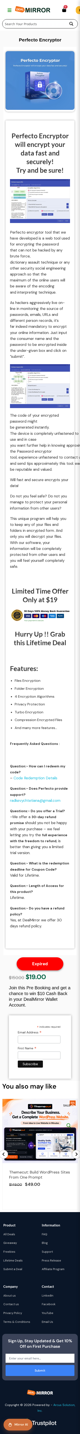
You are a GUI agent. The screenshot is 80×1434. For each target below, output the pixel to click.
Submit (40, 1370)
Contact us (11, 1304)
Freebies (9, 1252)
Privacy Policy (12, 1313)
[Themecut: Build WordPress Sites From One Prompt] (69, 1125)
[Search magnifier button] (71, 23)
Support (47, 1252)
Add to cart (69, 1136)
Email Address (30, 1032)
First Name (27, 1048)
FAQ (44, 1234)
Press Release (51, 1260)
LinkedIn (47, 1295)
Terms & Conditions (16, 1322)
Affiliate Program (53, 1269)
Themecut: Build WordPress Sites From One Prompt (39, 1175)
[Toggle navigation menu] (9, 10)
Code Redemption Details (35, 778)
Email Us (47, 1322)
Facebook (49, 1304)
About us (9, 1295)
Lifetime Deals (13, 1260)
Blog (45, 1243)
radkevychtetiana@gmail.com (35, 800)
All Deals (9, 1234)
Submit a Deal (12, 1269)
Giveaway (10, 1243)
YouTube (47, 1313)
